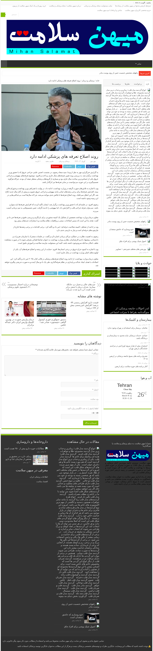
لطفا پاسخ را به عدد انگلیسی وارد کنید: (82, 408)
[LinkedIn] (24, 15)
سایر (139, 64)
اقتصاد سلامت (42, 481)
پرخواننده (138, 84)
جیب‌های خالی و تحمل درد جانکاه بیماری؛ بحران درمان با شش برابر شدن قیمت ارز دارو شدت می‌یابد (80, 286)
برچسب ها (116, 84)
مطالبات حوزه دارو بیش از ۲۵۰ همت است (24, 448)
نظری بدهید (50, 161)
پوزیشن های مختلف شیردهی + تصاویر (131, 249)
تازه (147, 84)
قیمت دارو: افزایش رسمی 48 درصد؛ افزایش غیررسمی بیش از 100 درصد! (84, 305)
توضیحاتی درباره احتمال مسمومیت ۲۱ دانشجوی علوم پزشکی (22, 284)
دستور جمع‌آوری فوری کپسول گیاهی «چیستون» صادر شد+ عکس (52, 322)
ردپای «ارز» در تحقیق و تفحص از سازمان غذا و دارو (18, 457)
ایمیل (95, 390)
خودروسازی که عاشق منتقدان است (123, 73)
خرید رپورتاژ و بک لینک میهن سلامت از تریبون (29, 6)
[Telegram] (21, 15)
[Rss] (27, 15)
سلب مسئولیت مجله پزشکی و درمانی (98, 6)
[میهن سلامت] (76, 36)
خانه (98, 80)
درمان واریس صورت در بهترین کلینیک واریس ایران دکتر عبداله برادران (19, 322)
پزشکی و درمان (88, 80)
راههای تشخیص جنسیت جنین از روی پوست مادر (126, 221)
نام (96, 380)
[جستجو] (3, 15)
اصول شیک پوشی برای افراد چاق (132, 241)
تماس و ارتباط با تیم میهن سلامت (109, 10)
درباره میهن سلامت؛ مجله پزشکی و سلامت (65, 6)
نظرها (127, 84)
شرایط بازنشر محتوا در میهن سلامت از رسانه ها (133, 6)
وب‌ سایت (94, 399)
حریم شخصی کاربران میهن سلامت (138, 10)
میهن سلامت (147, 63)
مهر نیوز (93, 161)
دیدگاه (95, 353)
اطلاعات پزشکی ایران (39, 477)
